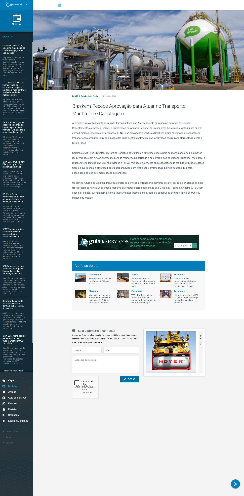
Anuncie (10, 437)
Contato (9, 443)
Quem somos (12, 431)
